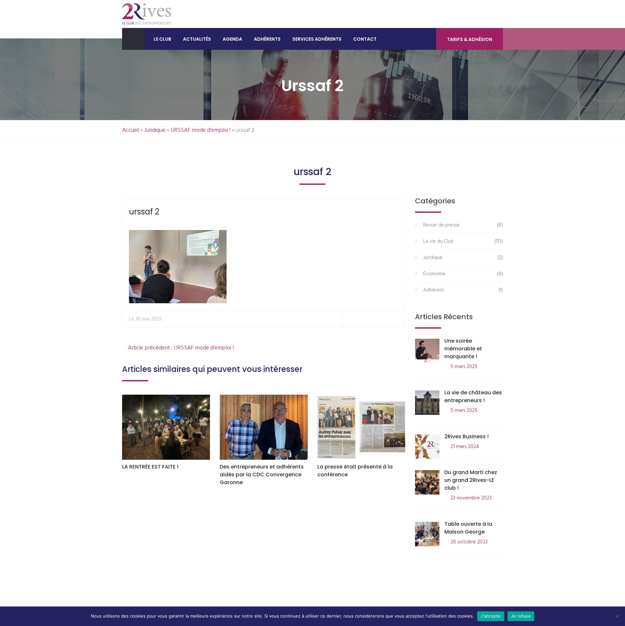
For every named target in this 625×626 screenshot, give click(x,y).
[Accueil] (133, 39)
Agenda (232, 39)
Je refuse (521, 616)
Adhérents (267, 39)
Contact (365, 39)
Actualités (197, 39)
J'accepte (490, 616)
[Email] (397, 319)
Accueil (130, 130)
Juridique (154, 130)
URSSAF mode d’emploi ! (200, 130)
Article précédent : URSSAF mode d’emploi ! (180, 348)
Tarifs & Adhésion (469, 39)
